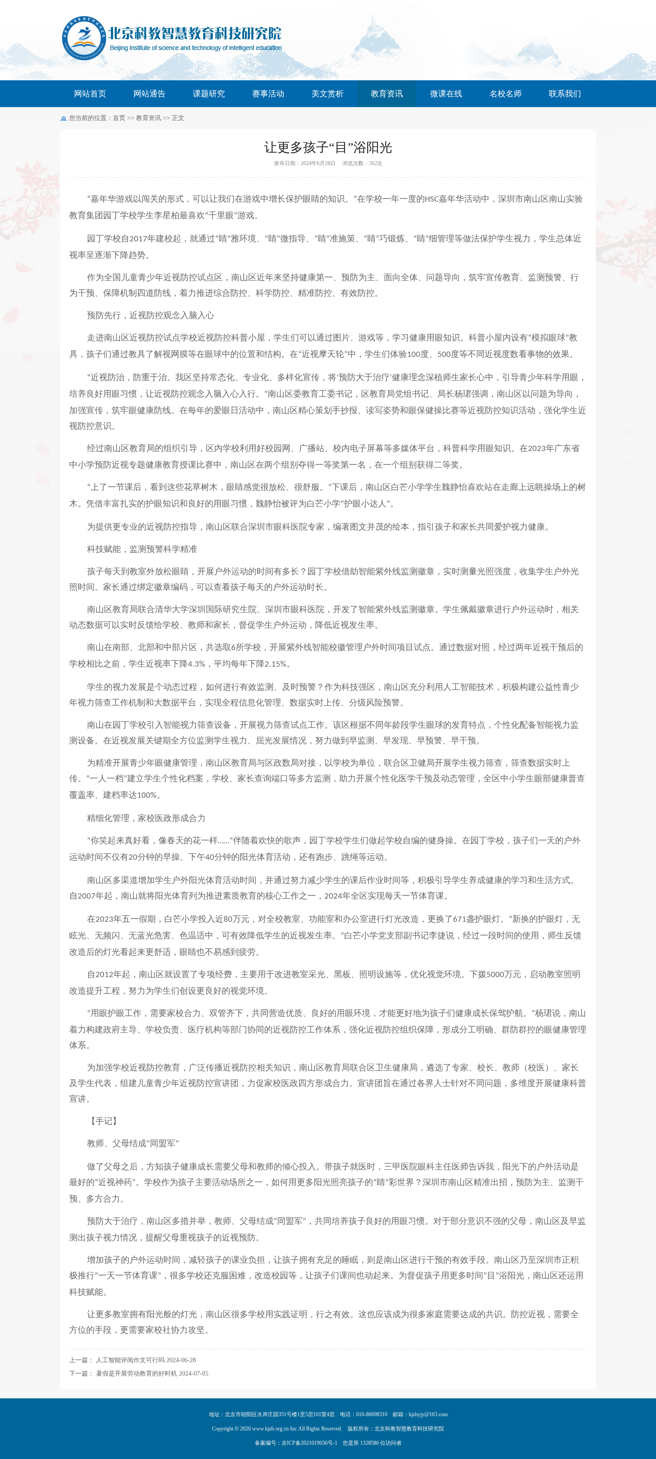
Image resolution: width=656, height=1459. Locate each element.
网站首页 (90, 93)
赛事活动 (268, 93)
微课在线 (446, 93)
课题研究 (209, 93)
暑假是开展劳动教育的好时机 (136, 1373)
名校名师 (506, 93)
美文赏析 (327, 93)
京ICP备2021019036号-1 (309, 1443)
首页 (119, 118)
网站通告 (149, 93)
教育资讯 (387, 93)
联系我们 (565, 93)
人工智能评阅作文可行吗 (130, 1360)
